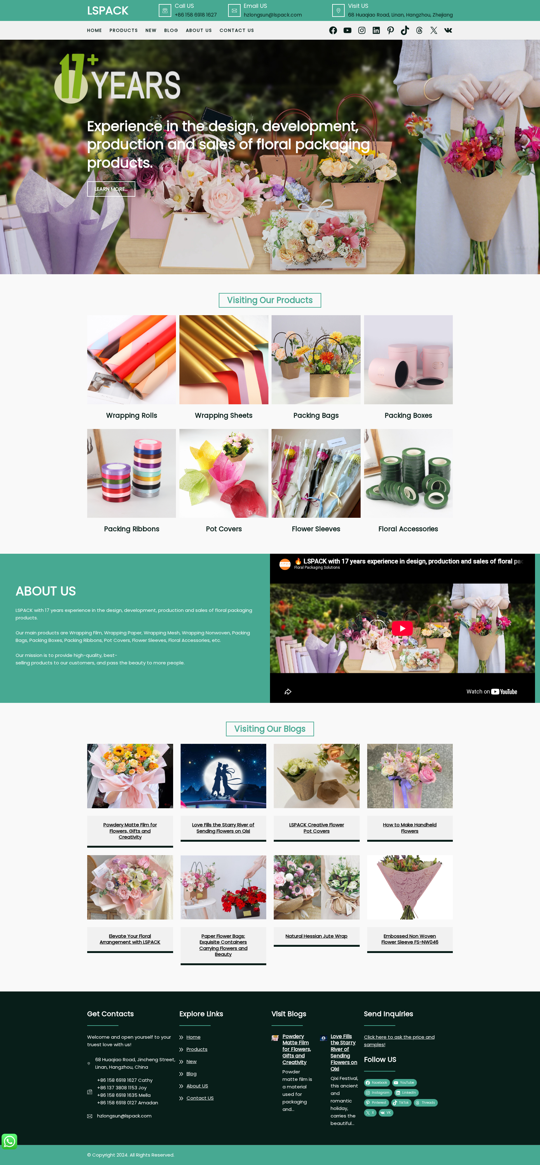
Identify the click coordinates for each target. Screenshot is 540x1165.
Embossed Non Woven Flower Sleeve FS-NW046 (410, 939)
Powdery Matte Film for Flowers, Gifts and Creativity (130, 831)
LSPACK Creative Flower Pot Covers (316, 828)
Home (94, 30)
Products (197, 1049)
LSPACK (107, 10)
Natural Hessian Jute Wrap (317, 936)
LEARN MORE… (111, 189)
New (192, 1061)
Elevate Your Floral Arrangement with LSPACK (130, 939)
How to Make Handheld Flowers (410, 828)
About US (197, 1085)
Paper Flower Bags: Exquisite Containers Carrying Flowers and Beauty (223, 945)
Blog (192, 1073)
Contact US (200, 1098)
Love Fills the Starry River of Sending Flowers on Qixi (223, 828)
